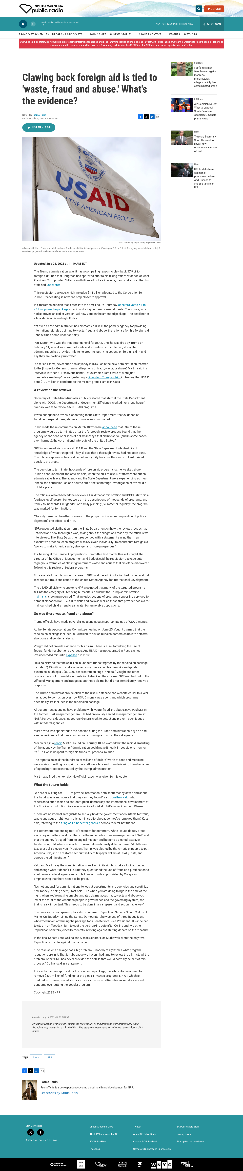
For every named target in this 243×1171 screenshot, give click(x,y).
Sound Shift (98, 34)
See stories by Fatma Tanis (59, 1093)
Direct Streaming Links (101, 1127)
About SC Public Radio (144, 1134)
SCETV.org (190, 34)
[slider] (38, 24)
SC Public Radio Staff (188, 1127)
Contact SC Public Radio (145, 1141)
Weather (174, 34)
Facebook (95, 1149)
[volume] (33, 24)
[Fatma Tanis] (29, 1090)
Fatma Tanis (39, 115)
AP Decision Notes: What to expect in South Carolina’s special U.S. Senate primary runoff (205, 111)
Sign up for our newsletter (190, 1141)
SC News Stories (120, 34)
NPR (49, 1057)
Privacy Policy (184, 1134)
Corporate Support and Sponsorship (152, 1149)
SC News (198, 63)
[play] (23, 24)
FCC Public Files (98, 1141)
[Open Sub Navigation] (85, 34)
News (36, 1057)
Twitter (137, 1127)
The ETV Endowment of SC (104, 1134)
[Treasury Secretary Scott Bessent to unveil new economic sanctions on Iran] (182, 138)
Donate (215, 8)
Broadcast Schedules (34, 34)
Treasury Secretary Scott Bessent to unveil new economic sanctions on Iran (205, 144)
